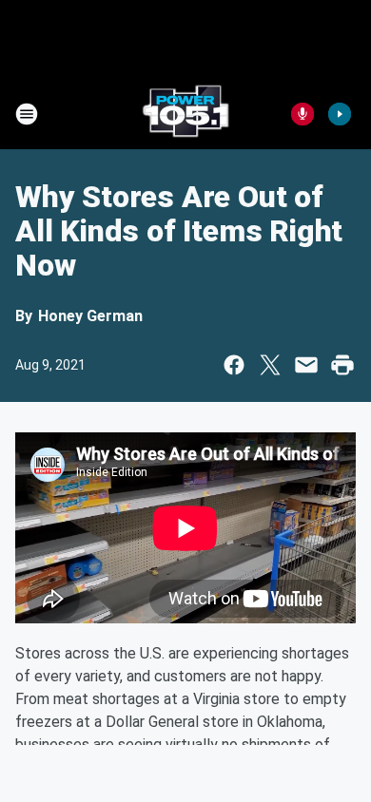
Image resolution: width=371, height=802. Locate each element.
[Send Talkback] (302, 114)
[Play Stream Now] (339, 114)
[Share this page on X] (270, 365)
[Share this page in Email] (306, 365)
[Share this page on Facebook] (234, 365)
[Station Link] (185, 114)
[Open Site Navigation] (26, 114)
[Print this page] (342, 365)
